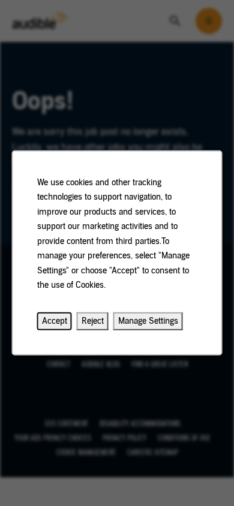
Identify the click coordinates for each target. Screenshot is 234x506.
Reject (93, 321)
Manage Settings (148, 321)
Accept (54, 321)
